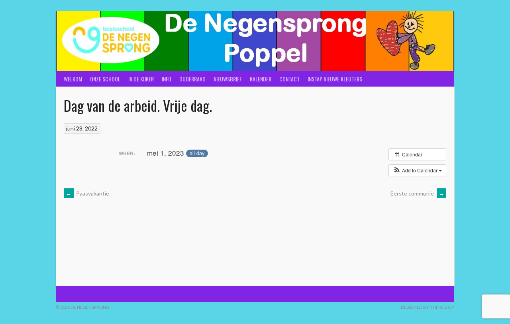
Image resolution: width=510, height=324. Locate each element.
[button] (417, 170)
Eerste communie (417, 193)
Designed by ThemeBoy (427, 307)
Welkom (73, 79)
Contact (289, 79)
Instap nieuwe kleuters (335, 79)
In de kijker (141, 79)
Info (166, 79)
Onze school (105, 79)
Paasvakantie (87, 193)
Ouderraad (192, 79)
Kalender (260, 79)
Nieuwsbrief (228, 79)
